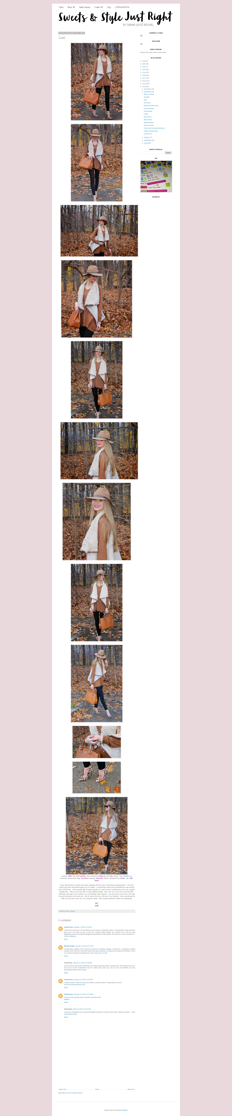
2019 (144, 72)
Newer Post (62, 1089)
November (147, 92)
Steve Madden (124, 876)
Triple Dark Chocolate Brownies (154, 128)
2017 (144, 78)
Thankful (146, 97)
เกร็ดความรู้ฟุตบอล (70, 936)
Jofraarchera (68, 927)
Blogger (124, 1110)
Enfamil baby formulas (79, 970)
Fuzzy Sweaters (149, 108)
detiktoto (67, 999)
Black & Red (148, 120)
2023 (144, 61)
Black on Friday (149, 94)
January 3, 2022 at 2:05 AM (83, 927)
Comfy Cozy (148, 134)
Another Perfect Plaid (151, 131)
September (148, 140)
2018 (144, 75)
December (147, 89)
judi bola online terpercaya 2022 (74, 984)
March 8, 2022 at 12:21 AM (82, 1009)
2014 (144, 86)
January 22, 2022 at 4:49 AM (82, 963)
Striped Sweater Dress (151, 105)
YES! (145, 100)
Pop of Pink (147, 117)
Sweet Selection (84, 7)
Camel (146, 114)
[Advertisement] (97, 1070)
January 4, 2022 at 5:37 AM (84, 946)
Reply (66, 939)
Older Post (131, 1089)
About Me (71, 7)
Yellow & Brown (149, 125)
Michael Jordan (69, 946)
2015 (144, 84)
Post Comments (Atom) (74, 1093)
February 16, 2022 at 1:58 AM (83, 994)
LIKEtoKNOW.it (122, 7)
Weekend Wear (149, 122)
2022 (144, 64)
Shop (109, 7)
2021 (144, 67)
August (146, 143)
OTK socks (147, 103)
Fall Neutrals (148, 111)
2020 (144, 69)
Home (61, 7)
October (147, 137)
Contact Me (98, 7)
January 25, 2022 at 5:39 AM (83, 979)
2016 (144, 81)
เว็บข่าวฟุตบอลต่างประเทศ (98, 953)
